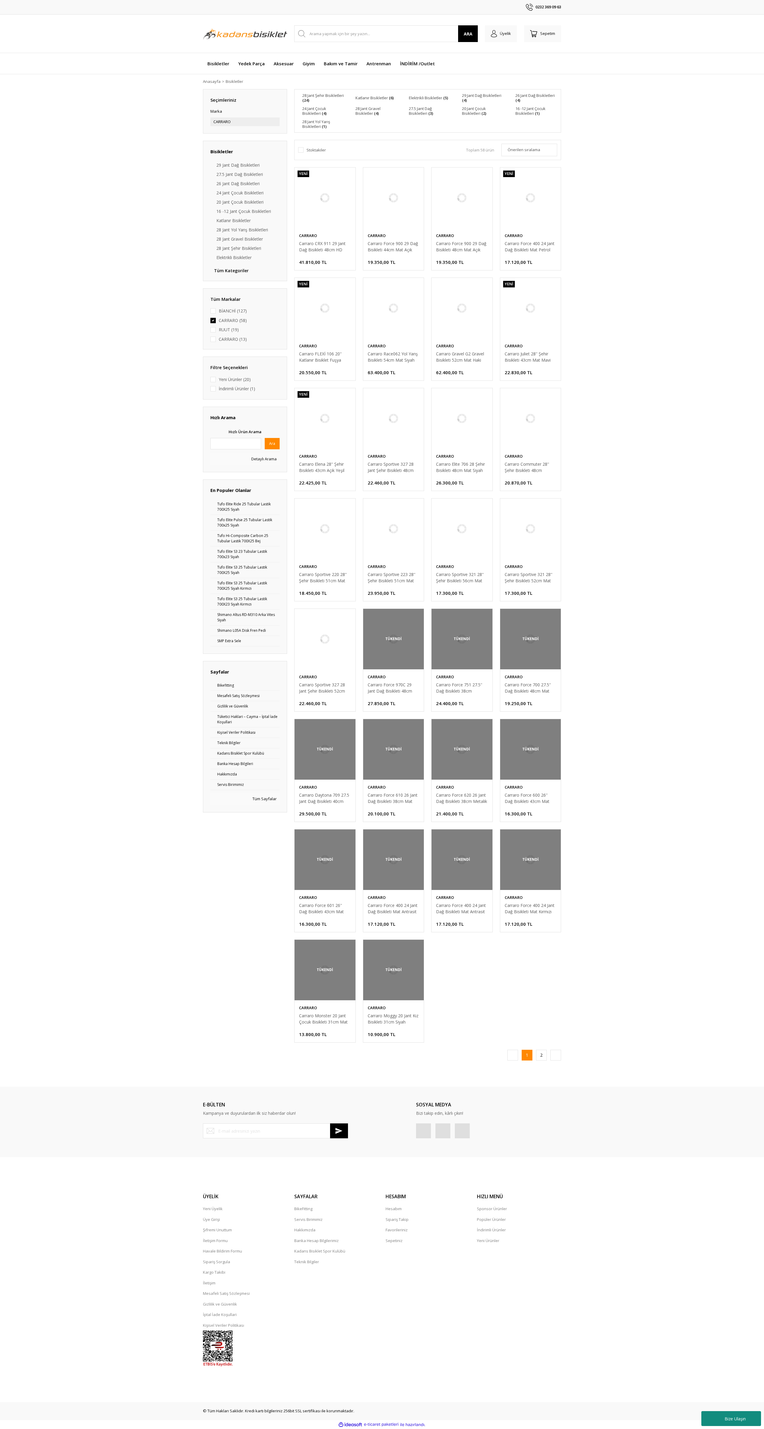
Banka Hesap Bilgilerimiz (316, 1240)
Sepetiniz (394, 1240)
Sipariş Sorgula (216, 1261)
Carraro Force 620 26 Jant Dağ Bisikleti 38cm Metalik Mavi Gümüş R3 (461, 798)
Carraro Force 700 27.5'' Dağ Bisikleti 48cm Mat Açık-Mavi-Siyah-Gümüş (528, 688)
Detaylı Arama (263, 459)
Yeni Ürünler (488, 1240)
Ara (272, 443)
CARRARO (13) (233, 339)
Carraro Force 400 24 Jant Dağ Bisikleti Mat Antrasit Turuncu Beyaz (461, 908)
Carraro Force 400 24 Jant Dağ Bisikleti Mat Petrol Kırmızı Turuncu (529, 247)
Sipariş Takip (397, 1219)
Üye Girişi (211, 1219)
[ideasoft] (350, 1425)
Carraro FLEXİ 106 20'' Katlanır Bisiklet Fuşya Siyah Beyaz (320, 357)
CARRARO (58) (233, 320)
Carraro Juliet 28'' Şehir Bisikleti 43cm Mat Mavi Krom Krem (528, 357)
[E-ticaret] (381, 1425)
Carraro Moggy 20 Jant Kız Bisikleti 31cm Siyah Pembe (393, 1019)
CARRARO (308, 235)
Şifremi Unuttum (217, 1230)
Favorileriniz (397, 1230)
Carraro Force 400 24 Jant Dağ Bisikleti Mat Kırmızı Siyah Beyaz (529, 908)
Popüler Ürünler (491, 1219)
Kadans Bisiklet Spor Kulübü (319, 1251)
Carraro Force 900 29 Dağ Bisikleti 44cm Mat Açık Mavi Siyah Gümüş (393, 247)
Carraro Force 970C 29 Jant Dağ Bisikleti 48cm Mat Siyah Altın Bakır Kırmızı (390, 688)
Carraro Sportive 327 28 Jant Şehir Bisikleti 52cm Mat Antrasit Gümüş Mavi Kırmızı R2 (323, 688)
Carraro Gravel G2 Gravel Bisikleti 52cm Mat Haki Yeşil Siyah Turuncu (460, 357)
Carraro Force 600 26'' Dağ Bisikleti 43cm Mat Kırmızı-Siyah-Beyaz (527, 798)
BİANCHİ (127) (233, 311)
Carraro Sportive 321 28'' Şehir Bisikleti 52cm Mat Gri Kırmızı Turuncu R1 (528, 578)
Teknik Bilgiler (306, 1261)
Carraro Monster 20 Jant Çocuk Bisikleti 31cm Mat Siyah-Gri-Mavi (323, 1019)
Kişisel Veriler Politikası (223, 1325)
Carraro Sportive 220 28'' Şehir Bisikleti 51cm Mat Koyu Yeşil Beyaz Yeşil (323, 578)
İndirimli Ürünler (491, 1230)
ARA (468, 34)
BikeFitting (303, 1208)
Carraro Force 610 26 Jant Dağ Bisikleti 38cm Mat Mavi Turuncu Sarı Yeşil (393, 798)
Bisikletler (234, 81)
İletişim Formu (215, 1240)
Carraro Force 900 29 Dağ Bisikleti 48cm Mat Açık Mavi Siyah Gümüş (461, 247)
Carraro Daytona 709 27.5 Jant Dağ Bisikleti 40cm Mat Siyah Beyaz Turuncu (324, 798)
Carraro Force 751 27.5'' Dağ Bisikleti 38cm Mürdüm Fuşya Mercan (459, 688)
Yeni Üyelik (213, 1208)
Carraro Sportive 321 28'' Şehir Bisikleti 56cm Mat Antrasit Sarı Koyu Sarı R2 (460, 578)
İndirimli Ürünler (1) (237, 388)
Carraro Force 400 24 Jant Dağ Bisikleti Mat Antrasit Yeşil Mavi (393, 908)
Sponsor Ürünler (492, 1208)
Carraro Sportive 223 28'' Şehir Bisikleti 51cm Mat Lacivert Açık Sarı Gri (391, 578)
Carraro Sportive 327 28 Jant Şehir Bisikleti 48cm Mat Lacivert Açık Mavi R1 (393, 467)
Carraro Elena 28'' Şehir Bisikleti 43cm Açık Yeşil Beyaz (321, 467)
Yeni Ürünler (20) (235, 379)
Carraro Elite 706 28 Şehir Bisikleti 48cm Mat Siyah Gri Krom (460, 467)
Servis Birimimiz (308, 1219)
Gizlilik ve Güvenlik (220, 1304)
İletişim (209, 1283)
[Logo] (245, 34)
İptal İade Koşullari (220, 1314)
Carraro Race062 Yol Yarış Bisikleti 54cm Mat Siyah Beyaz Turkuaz (393, 357)
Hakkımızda (304, 1230)
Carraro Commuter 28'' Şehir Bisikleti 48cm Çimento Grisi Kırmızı (527, 467)
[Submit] (339, 1130)
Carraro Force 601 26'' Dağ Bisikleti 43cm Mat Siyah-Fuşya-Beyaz (321, 908)
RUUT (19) (229, 329)
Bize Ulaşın (735, 1419)
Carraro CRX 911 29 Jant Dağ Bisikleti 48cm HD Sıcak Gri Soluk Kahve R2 (322, 247)
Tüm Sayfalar (264, 798)
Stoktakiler (316, 150)
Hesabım (394, 1208)
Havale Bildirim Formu (222, 1251)
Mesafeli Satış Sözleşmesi (226, 1293)
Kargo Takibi (214, 1272)
